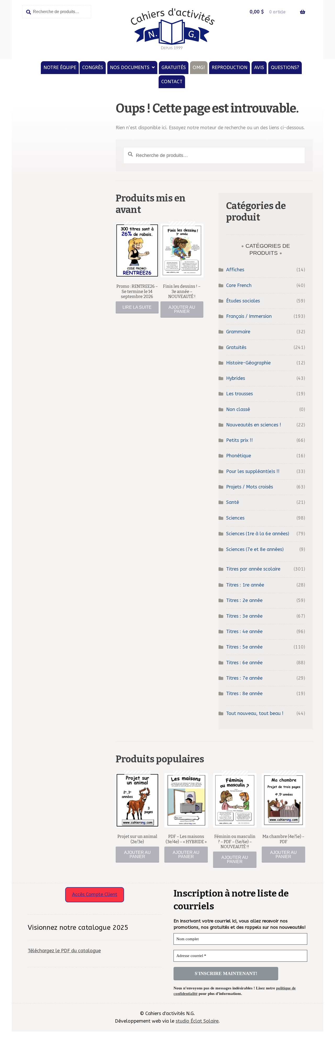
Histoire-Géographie (248, 363)
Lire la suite (137, 307)
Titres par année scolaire (253, 569)
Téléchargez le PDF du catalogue (64, 951)
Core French (239, 285)
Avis (259, 67)
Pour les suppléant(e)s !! (253, 471)
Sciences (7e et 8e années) (255, 549)
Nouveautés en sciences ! (253, 425)
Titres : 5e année (244, 647)
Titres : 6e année (244, 663)
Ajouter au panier (182, 309)
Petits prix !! (239, 440)
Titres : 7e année (244, 678)
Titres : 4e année (244, 631)
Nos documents (129, 67)
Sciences (235, 518)
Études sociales (243, 301)
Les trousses (239, 394)
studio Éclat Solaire (197, 1021)
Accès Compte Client (94, 894)
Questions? (285, 67)
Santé (232, 502)
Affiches (235, 270)
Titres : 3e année (244, 616)
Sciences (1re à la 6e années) (257, 534)
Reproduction (229, 67)
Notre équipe (59, 67)
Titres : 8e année (244, 693)
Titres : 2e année (244, 600)
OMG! (199, 67)
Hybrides (235, 378)
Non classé (238, 409)
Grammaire (238, 332)
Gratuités (173, 67)
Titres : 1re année (245, 585)
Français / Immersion (249, 316)
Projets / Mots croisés (249, 487)
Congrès (92, 67)
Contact (171, 82)
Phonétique (238, 456)
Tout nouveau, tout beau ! (254, 713)
